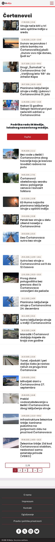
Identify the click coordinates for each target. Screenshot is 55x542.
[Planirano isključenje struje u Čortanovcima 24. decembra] (11, 301)
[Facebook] (18, 531)
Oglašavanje (27, 514)
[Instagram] (30, 531)
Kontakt (27, 507)
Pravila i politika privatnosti (27, 521)
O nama (27, 494)
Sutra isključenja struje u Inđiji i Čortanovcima (35, 321)
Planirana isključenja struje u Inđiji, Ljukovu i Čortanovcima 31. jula (35, 91)
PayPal (27, 136)
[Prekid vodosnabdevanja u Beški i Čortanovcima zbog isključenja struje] (11, 398)
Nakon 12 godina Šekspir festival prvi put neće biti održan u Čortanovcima (36, 110)
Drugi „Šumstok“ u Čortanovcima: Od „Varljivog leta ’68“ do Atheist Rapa (35, 72)
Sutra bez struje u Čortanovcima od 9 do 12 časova (35, 264)
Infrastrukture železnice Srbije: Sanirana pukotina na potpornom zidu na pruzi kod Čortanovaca (36, 426)
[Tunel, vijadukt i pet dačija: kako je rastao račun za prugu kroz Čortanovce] (11, 359)
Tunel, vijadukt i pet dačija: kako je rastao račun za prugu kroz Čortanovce (35, 365)
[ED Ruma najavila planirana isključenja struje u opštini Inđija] (11, 201)
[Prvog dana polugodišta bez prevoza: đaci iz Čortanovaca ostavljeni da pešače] (11, 277)
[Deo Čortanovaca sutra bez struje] (11, 236)
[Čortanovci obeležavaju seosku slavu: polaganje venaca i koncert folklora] (11, 177)
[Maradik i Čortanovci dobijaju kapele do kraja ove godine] (11, 333)
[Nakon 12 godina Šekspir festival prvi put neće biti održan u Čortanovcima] (11, 104)
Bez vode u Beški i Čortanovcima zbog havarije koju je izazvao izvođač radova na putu (36, 161)
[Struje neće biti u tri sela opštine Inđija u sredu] (11, 25)
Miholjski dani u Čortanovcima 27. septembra (32, 384)
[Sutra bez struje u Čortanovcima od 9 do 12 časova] (11, 259)
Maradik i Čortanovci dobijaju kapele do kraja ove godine (34, 337)
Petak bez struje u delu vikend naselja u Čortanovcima (35, 223)
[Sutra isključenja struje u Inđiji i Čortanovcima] (11, 318)
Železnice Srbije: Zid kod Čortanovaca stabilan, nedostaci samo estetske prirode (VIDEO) (36, 450)
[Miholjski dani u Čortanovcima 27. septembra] (11, 380)
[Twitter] (24, 531)
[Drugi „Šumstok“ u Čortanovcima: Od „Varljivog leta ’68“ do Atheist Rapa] (11, 66)
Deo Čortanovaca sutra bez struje (32, 239)
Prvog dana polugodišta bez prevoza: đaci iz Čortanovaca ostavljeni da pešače (34, 284)
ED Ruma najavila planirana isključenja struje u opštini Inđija (34, 205)
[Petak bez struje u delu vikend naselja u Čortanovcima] (11, 219)
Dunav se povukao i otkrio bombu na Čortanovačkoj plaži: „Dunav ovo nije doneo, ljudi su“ (36, 50)
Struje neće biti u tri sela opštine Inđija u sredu (33, 29)
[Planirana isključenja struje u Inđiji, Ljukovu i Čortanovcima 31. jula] (11, 87)
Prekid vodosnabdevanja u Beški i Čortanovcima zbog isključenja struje (35, 403)
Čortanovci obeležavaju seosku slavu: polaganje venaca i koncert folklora (33, 185)
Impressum (27, 501)
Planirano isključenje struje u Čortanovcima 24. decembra (35, 305)
